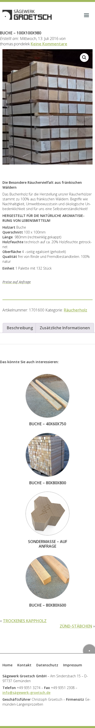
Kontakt (24, 665)
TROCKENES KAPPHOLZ (25, 620)
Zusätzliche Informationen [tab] (65, 327)
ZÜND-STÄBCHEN (76, 626)
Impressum (72, 665)
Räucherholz (75, 310)
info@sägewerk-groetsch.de (26, 692)
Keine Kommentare (49, 44)
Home (7, 665)
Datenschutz (47, 665)
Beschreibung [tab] (20, 327)
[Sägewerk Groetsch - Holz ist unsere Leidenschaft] (27, 14)
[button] (84, 57)
